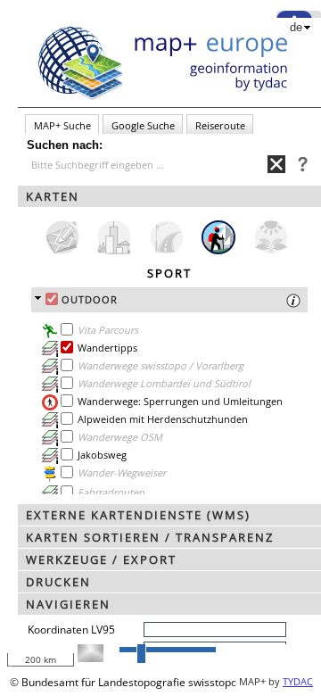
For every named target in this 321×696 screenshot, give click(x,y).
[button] (169, 196)
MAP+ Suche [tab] (62, 125)
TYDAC (298, 681)
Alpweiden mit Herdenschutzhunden (163, 419)
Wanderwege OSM (120, 436)
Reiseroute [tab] (220, 125)
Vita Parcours (108, 329)
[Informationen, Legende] (50, 367)
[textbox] (149, 165)
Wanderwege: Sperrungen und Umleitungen (180, 401)
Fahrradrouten (111, 492)
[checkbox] (51, 299)
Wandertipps (107, 347)
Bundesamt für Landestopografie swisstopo (129, 682)
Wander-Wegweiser (122, 472)
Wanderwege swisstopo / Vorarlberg (160, 365)
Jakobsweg (102, 454)
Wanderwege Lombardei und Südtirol (164, 383)
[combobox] (147, 164)
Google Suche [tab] (143, 125)
